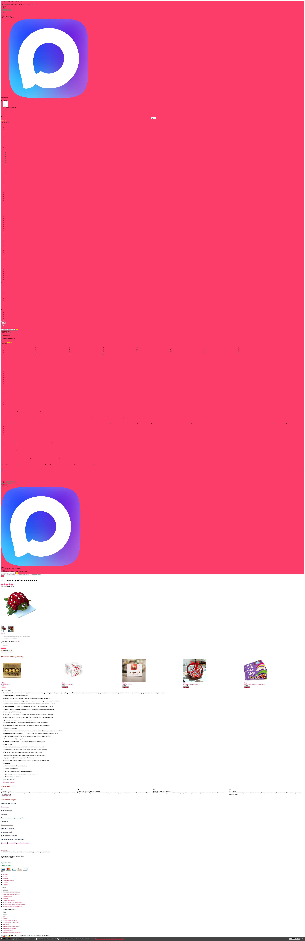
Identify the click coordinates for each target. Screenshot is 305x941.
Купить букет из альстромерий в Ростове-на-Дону (151, 350)
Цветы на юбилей (143, 423)
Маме (6, 426)
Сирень (39, 354)
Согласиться (295, 939)
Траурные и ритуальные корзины (11, 932)
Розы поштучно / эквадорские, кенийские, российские (19, 356)
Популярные (115, 423)
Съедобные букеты (20, 442)
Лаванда (208, 352)
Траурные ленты (98, 417)
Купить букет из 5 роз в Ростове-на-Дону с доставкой (19, 404)
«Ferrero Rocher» (5, 684)
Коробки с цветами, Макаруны (84, 464)
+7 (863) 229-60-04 (7, 10)
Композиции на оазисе (9, 442)
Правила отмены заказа (9, 900)
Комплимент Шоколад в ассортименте (254, 684)
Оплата (5, 876)
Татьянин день (129, 423)
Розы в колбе (8, 365)
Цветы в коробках (41, 348)
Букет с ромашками (109, 348)
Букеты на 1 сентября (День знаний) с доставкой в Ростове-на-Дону (211, 423)
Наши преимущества (8, 880)
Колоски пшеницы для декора (79, 354)
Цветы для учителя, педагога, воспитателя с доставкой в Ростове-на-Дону (172, 423)
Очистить (9, 342)
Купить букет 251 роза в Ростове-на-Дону (16, 375)
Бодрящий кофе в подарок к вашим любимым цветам (31, 464)
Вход (4, 109)
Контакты (5, 890)
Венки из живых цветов (9, 928)
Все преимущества (6, 795)
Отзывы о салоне (7, 896)
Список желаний (10, 111)
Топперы (5, 464)
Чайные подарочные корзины (68, 458)
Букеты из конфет (70, 464)
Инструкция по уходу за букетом (11, 894)
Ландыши (174, 352)
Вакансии (5, 882)
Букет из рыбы (21, 444)
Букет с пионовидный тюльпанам (46, 350)
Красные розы (7, 411)
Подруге (7, 430)
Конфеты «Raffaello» (67, 684)
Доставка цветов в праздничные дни (12, 906)
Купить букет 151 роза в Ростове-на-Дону (16, 377)
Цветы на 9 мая (292, 423)
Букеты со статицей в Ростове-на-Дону (47, 352)
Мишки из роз (99, 464)
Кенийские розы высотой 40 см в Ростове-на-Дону (18, 354)
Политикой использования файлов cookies (109, 939)
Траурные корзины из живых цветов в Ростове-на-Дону (18, 417)
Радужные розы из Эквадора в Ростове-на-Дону (18, 361)
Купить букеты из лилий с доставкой (182, 350)
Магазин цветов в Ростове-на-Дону (12, 902)
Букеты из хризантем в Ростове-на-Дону (81, 348)
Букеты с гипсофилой (144, 348)
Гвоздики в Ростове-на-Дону (78, 350)
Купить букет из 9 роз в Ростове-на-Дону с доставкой (19, 400)
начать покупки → (20, 338)
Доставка (5, 874)
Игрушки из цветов (10, 444)
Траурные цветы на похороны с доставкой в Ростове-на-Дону (140, 417)
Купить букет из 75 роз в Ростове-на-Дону (16, 381)
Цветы (4, 912)
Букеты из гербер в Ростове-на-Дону (216, 350)
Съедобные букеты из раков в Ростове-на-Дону (30, 449)
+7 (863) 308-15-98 (7, 9)
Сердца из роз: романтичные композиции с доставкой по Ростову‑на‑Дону (73, 442)
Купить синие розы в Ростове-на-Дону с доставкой (18, 371)
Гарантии (5, 878)
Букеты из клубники (22, 451)
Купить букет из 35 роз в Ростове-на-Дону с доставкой (19, 387)
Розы (4, 348)
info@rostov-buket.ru (7, 13)
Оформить (3, 342)
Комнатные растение (57, 464)
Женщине (7, 428)
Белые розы (21, 411)
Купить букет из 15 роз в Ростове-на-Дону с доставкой (19, 396)
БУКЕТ (5, 120)
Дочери (7, 432)
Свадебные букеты (21, 423)
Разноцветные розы (31, 411)
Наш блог (5, 884)
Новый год (277, 423)
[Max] (48, 97)
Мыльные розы (9, 358)
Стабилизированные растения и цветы (114, 354)
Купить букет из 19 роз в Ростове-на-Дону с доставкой (19, 394)
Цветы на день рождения (9, 423)
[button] (2, 470)
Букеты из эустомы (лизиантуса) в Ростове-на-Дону (254, 350)
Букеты (5, 914)
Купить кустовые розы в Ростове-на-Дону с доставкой (19, 350)
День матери (6, 924)
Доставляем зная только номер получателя (14, 904)
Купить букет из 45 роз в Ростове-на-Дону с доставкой (19, 385)
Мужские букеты (22, 446)
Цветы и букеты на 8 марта (10, 920)
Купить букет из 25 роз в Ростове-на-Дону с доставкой (19, 389)
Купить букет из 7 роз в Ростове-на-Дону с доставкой (19, 402)
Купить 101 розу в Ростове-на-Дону (14, 379)
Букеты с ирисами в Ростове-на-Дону (114, 350)
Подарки (48, 464)
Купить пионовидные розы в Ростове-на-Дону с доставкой (21, 367)
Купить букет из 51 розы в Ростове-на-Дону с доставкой (20, 383)
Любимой (7, 434)
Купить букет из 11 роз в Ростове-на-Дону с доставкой (19, 398)
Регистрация (9, 109)
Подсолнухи (243, 352)
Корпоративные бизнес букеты (11, 926)
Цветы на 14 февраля (35, 423)
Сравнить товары (10, 114)
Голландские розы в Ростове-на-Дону (15, 363)
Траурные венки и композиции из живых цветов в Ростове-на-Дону (51, 417)
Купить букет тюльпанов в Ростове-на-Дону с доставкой (255, 348)
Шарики (107, 464)
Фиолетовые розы (46, 411)
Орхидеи (73, 352)
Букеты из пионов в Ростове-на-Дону (216, 348)
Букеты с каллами (177, 348)
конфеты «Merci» (127, 684)
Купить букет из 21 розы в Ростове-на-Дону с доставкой (20, 392)
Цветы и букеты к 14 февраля (11, 922)
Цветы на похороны (8, 930)
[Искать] (17, 329)
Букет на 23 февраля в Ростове (52, 423)
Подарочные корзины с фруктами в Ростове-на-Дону (17, 458)
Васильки (140, 352)
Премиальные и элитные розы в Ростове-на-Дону (18, 369)
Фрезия (106, 352)
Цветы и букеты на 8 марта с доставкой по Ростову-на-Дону (87, 423)
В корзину (3, 648)
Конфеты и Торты (12, 464)
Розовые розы (14, 411)
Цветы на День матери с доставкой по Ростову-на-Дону (249, 423)
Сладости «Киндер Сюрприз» (191, 684)
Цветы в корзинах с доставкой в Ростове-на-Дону (45, 458)
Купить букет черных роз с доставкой (15, 373)
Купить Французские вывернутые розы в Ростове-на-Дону (21, 352)
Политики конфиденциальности (11, 892)
